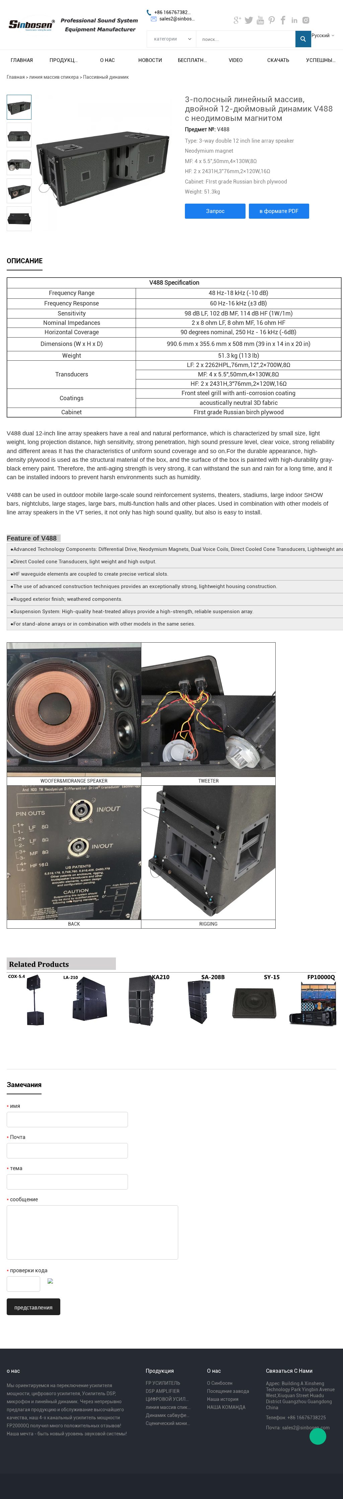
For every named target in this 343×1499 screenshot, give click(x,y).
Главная (22, 60)
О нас (107, 60)
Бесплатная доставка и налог (193, 60)
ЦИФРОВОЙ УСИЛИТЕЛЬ (168, 1399)
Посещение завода (228, 1391)
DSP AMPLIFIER (163, 1391)
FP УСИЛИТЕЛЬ (163, 1383)
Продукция (65, 60)
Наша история (222, 1399)
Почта (16, 1137)
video (236, 60)
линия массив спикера (54, 77)
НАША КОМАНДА (226, 1407)
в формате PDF (279, 211)
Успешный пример (321, 60)
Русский (321, 35)
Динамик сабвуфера (168, 1415)
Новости (150, 60)
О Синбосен (219, 1383)
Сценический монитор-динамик (168, 1423)
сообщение (22, 1199)
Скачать (278, 60)
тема (14, 1168)
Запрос (215, 211)
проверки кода (27, 1270)
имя (13, 1106)
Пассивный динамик (106, 77)
